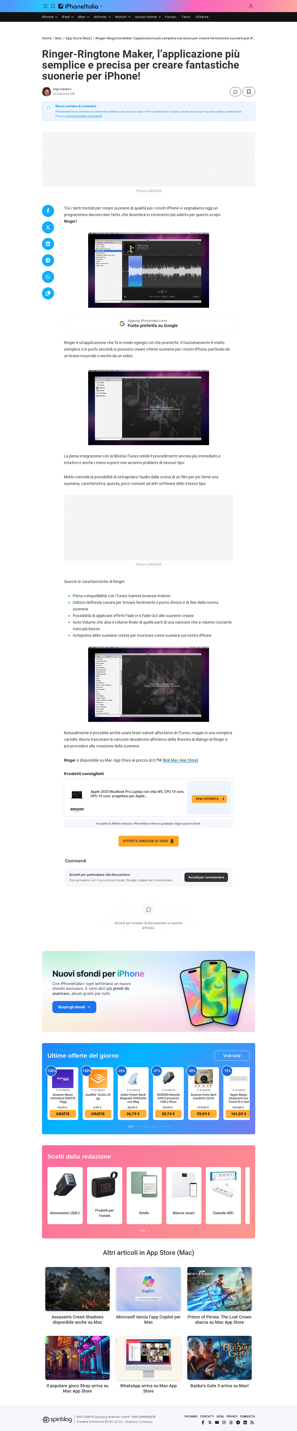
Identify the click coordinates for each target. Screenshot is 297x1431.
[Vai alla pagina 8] (160, 1126)
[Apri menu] (101, 6)
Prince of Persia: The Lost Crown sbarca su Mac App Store (219, 1319)
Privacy (232, 1416)
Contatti (207, 1416)
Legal (220, 1416)
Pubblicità (247, 1416)
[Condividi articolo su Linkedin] (48, 244)
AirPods (100, 17)
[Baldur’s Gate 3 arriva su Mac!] (219, 1358)
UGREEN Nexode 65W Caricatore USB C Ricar (168, 1098)
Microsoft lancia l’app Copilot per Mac (148, 1319)
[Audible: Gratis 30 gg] (98, 1078)
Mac (82, 17)
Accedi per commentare (206, 877)
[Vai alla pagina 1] (131, 1126)
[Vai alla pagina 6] (152, 1126)
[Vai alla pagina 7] (156, 1126)
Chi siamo (191, 1416)
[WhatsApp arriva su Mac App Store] (148, 1358)
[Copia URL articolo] (48, 293)
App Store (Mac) (79, 38)
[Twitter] (210, 1422)
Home (46, 38)
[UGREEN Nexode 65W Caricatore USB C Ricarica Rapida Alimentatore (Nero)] (168, 1078)
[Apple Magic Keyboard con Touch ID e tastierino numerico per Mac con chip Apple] (239, 1078)
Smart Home (146, 17)
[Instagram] (224, 1422)
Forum (170, 17)
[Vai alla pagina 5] (148, 1126)
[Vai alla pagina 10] (168, 1126)
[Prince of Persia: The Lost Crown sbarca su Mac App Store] (219, 1289)
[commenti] (235, 91)
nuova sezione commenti (84, 116)
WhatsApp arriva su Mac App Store (148, 1388)
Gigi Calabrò (62, 89)
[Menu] (45, 6)
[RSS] (252, 1422)
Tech (186, 17)
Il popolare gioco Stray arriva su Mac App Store (77, 1388)
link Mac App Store (180, 760)
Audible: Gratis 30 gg (98, 1096)
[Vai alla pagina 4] (145, 1126)
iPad (66, 17)
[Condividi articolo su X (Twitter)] (48, 227)
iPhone (48, 17)
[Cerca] (53, 6)
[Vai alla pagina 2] (137, 1126)
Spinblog (101, 1417)
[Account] (250, 6)
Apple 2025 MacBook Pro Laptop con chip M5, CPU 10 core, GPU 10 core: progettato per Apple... (137, 794)
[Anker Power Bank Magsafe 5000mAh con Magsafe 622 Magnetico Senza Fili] (133, 1078)
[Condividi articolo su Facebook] (48, 211)
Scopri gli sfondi (71, 1007)
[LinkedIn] (245, 1422)
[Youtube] (217, 1422)
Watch (121, 17)
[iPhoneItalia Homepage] (78, 6)
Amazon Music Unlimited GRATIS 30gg (62, 1098)
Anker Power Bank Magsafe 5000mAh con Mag (133, 1098)
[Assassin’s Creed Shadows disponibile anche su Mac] (77, 1289)
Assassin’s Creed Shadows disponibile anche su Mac (77, 1319)
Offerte (202, 17)
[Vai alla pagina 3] (141, 1126)
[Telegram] (238, 1422)
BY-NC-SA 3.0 (113, 1422)
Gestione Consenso (139, 1422)
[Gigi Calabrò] (46, 91)
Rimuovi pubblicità (148, 191)
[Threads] (231, 1422)
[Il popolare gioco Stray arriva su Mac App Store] (77, 1358)
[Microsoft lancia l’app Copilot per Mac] (148, 1289)
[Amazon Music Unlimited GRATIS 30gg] (63, 1078)
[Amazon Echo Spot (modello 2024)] (203, 1078)
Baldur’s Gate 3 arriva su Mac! (219, 1385)
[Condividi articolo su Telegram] (48, 260)
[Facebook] (203, 1422)
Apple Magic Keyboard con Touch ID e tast (238, 1098)
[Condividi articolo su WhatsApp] (48, 277)
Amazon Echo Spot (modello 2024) (204, 1096)
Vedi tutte (232, 1055)
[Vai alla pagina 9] (164, 1126)
